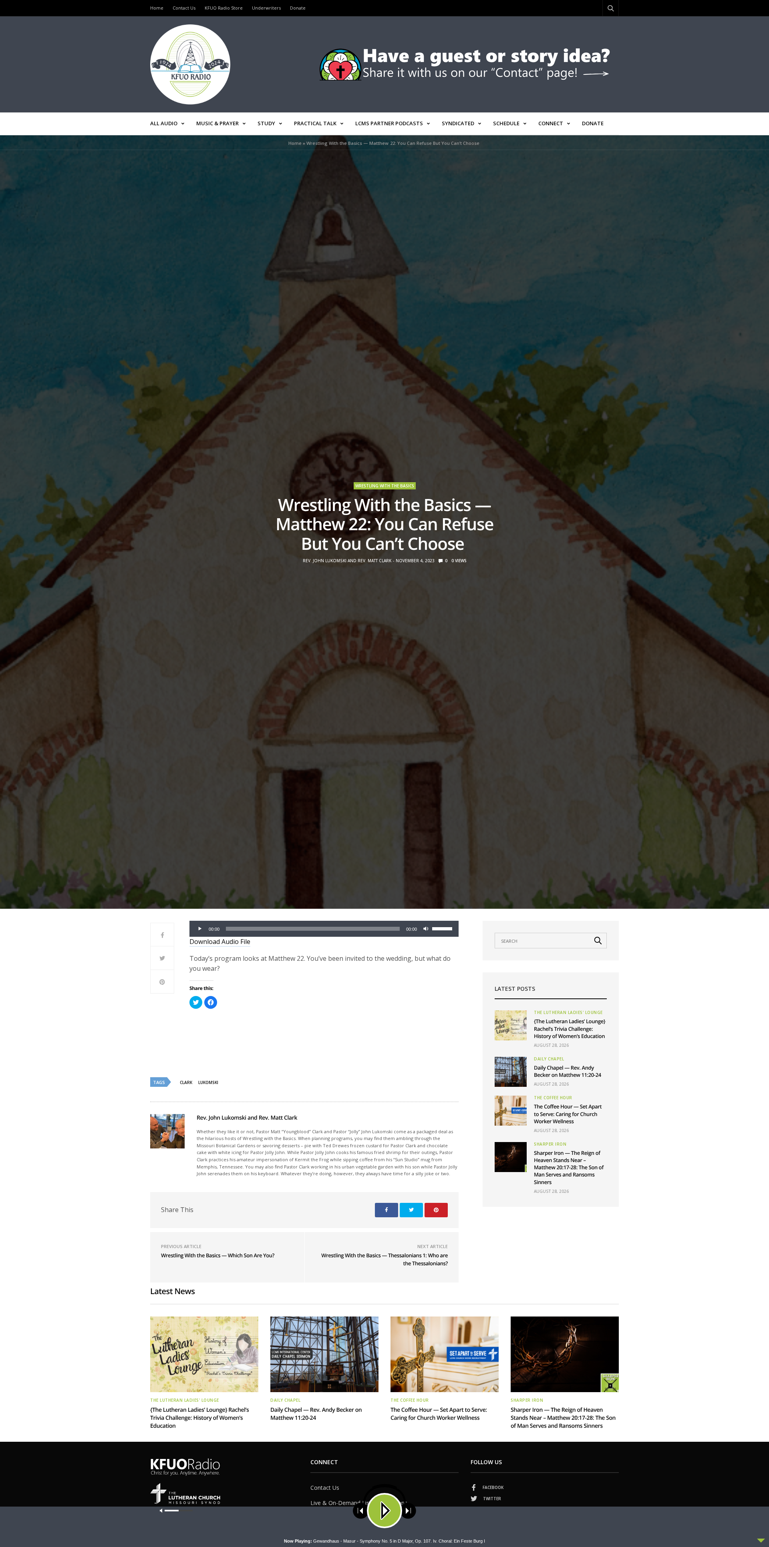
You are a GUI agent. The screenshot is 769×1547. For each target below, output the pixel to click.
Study (266, 123)
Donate (298, 8)
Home (156, 8)
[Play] (200, 929)
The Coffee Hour (553, 1098)
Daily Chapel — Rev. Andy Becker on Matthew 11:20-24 (567, 1071)
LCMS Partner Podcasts (389, 123)
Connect (550, 123)
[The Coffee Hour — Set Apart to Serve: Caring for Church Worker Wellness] (511, 1111)
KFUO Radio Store (224, 8)
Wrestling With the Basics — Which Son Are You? (217, 1255)
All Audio (163, 123)
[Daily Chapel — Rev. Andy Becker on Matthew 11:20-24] (511, 1072)
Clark (186, 1082)
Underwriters (266, 8)
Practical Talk (315, 123)
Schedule (506, 123)
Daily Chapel (549, 1059)
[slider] (443, 928)
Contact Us (184, 8)
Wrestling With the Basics (384, 486)
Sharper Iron (550, 1144)
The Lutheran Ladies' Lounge (568, 1012)
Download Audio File (219, 941)
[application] (324, 929)
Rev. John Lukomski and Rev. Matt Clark (347, 560)
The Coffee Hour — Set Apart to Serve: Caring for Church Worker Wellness (568, 1113)
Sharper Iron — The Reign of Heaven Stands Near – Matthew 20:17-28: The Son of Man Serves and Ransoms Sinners (569, 1167)
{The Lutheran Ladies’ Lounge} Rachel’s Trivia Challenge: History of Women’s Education (569, 1028)
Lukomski (208, 1082)
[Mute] (426, 929)
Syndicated (458, 123)
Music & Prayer (217, 123)
